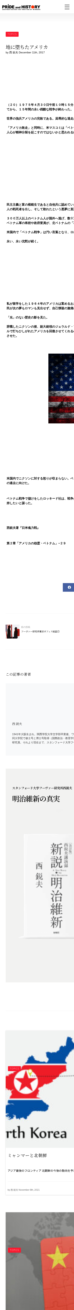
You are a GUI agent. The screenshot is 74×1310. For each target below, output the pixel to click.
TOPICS (12, 34)
